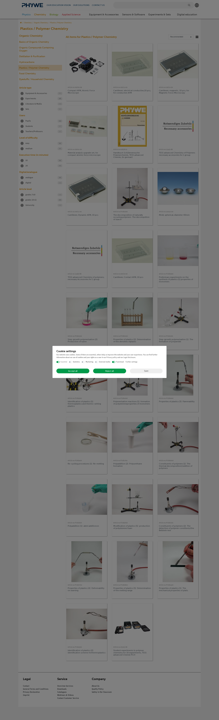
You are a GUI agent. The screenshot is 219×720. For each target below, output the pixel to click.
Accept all (72, 371)
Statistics (76, 362)
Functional (120, 362)
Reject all (109, 371)
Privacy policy (111, 357)
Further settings (131, 362)
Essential (63, 362)
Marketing (89, 362)
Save (146, 371)
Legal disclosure (129, 357)
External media (104, 362)
